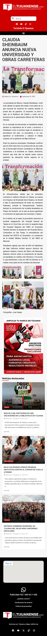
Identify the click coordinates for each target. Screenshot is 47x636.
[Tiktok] (26, 24)
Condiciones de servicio (23, 602)
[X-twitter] (23, 630)
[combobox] (23, 18)
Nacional (7, 520)
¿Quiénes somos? (23, 599)
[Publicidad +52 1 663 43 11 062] (23, 589)
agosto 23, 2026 (20, 418)
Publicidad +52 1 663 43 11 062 (23, 594)
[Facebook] (17, 24)
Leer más (6, 431)
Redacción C (9, 418)
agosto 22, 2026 (20, 475)
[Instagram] (30, 24)
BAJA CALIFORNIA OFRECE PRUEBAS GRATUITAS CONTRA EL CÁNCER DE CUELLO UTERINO (23, 469)
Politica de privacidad (23, 606)
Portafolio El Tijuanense (23, 28)
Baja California (8, 461)
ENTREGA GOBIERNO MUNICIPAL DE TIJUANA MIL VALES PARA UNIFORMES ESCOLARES (20, 528)
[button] (23, 33)
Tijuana (6, 407)
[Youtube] (21, 24)
